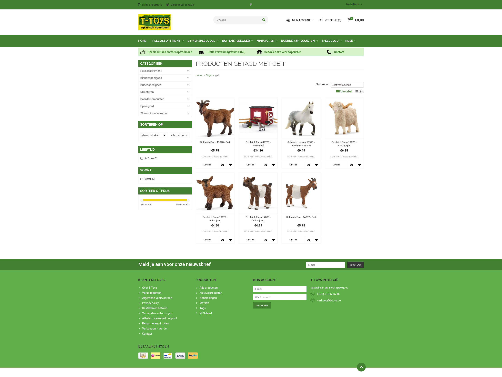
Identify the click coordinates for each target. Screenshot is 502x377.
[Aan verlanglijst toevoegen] (230, 164)
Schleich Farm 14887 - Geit (301, 217)
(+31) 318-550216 (328, 294)
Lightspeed (216, 372)
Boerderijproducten (298, 40)
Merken (204, 303)
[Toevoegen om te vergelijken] (223, 164)
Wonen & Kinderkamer (154, 113)
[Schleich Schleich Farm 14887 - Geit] (301, 174)
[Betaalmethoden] (143, 355)
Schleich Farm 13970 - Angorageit (344, 144)
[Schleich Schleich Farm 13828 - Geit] (215, 99)
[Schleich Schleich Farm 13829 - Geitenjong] (215, 174)
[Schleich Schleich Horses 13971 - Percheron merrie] (301, 99)
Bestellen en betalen (154, 308)
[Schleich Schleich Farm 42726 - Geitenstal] (258, 99)
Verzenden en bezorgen (157, 313)
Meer (349, 40)
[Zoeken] (264, 20)
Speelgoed (330, 40)
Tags (208, 75)
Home (142, 40)
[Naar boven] (361, 367)
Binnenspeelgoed (201, 40)
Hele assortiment (166, 40)
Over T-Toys (149, 287)
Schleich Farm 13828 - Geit (215, 142)
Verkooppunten (151, 292)
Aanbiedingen (208, 297)
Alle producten (209, 287)
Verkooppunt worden (155, 328)
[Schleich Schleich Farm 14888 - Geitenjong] (258, 174)
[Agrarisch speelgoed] (154, 22)
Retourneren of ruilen (155, 323)
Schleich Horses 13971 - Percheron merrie (301, 144)
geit (217, 75)
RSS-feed (206, 313)
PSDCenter (189, 372)
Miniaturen (265, 40)
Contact (147, 333)
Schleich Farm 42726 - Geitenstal (258, 144)
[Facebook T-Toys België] (250, 5)
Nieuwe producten (211, 292)
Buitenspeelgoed (236, 40)
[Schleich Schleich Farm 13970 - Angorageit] (344, 99)
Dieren (150, 179)
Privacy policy (150, 303)
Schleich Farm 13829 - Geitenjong (215, 219)
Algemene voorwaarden (157, 297)
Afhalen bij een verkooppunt (159, 318)
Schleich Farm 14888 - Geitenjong (258, 219)
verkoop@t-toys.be (329, 300)
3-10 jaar (151, 158)
